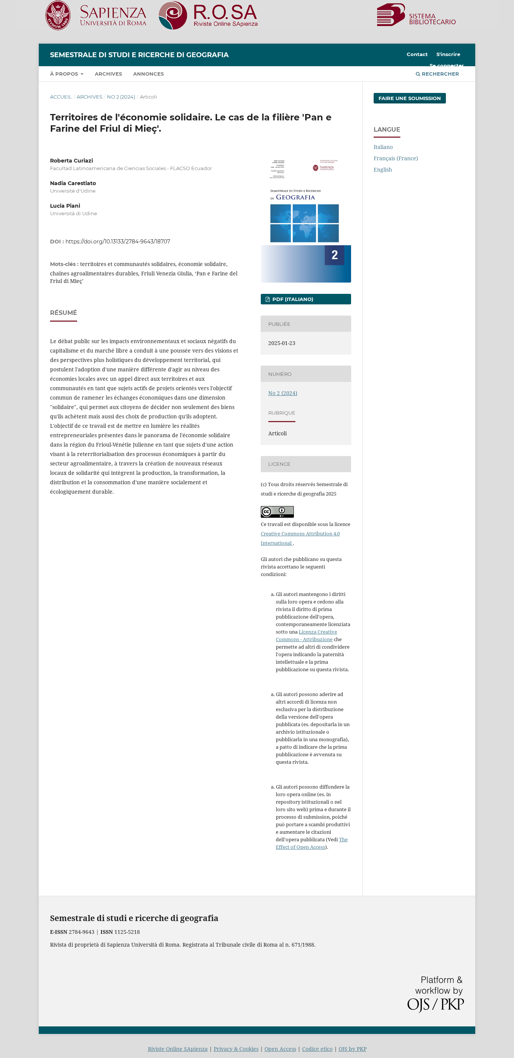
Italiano (383, 146)
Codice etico (317, 1048)
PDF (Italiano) (292, 299)
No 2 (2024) (121, 97)
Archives (108, 74)
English (383, 169)
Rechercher (439, 74)
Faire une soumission (410, 98)
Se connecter (447, 65)
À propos (64, 74)
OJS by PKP (352, 1048)
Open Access (280, 1048)
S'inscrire (448, 54)
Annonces (148, 74)
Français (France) (396, 158)
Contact (417, 54)
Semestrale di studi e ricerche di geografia (139, 55)
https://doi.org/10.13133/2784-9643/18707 (117, 241)
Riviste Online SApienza (178, 1048)
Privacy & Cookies (236, 1048)
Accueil (61, 97)
